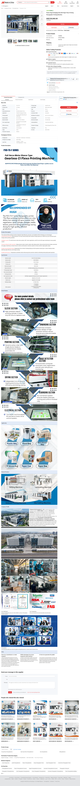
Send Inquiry (54, 27)
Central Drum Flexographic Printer (64, 762)
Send (10, 692)
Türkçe (63, 778)
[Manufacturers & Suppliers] (7, 2)
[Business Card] (77, 102)
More (2, 773)
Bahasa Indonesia (72, 778)
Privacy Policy (57, 781)
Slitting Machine (62, 751)
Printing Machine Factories (7, 768)
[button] (54, 100)
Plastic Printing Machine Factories (20, 768)
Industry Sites (47, 777)
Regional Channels (54, 777)
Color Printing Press (5, 762)
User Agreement (46, 781)
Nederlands (42, 778)
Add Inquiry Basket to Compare (23, 45)
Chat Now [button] (72, 27)
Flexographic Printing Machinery (8, 771)
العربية (46, 778)
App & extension (64, 6)
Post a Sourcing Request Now (34, 692)
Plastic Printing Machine (27, 762)
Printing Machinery (15, 8)
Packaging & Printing (7, 8)
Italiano (34, 778)
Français (24, 778)
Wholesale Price (41, 777)
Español (16, 778)
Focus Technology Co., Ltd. (32, 781)
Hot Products (11, 777)
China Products (17, 777)
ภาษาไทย (59, 778)
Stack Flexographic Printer (51, 762)
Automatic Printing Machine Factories (50, 768)
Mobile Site (65, 777)
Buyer (52, 6)
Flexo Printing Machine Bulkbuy (71, 771)
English (12, 778)
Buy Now (62, 24)
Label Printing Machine (16, 762)
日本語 (53, 778)
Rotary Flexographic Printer (39, 762)
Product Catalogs (17, 749)
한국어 (49, 778)
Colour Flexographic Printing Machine (38, 771)
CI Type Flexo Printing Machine (6, 751)
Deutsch (38, 778)
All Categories (5, 6)
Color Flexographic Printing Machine (22, 771)
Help (58, 6)
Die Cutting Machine (43, 751)
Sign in (77, 3)
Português (20, 778)
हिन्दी (55, 778)
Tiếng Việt (66, 778)
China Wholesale (35, 777)
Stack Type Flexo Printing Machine (27, 751)
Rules (78, 6)
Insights (69, 777)
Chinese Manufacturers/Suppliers (26, 777)
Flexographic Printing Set (64, 768)
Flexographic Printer (23, 8)
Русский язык (29, 778)
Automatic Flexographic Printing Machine (55, 771)
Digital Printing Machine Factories (35, 768)
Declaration (52, 781)
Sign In (48, 92)
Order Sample (66, 30)
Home (2, 8)
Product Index (60, 777)
